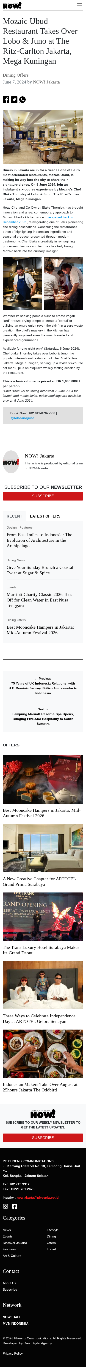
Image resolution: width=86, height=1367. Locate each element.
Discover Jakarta (15, 1243)
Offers (51, 1243)
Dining (51, 1236)
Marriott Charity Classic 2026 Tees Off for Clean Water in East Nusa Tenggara (39, 600)
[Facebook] (14, 1206)
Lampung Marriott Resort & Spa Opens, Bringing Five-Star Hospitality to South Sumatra (43, 718)
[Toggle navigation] (79, 5)
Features (26, 527)
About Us (9, 1283)
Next (43, 709)
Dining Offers (16, 75)
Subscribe (10, 1289)
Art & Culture (12, 1256)
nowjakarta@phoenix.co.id (38, 1197)
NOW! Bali (11, 1317)
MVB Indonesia (15, 1323)
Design (12, 527)
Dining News (16, 560)
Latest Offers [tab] (45, 516)
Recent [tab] (14, 516)
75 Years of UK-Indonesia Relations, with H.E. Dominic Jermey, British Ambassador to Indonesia (43, 688)
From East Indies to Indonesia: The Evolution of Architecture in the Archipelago (39, 540)
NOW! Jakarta (46, 81)
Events (12, 587)
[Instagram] (5, 1206)
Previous (43, 678)
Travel (51, 1249)
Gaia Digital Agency (38, 1343)
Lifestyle (53, 1230)
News (7, 1230)
